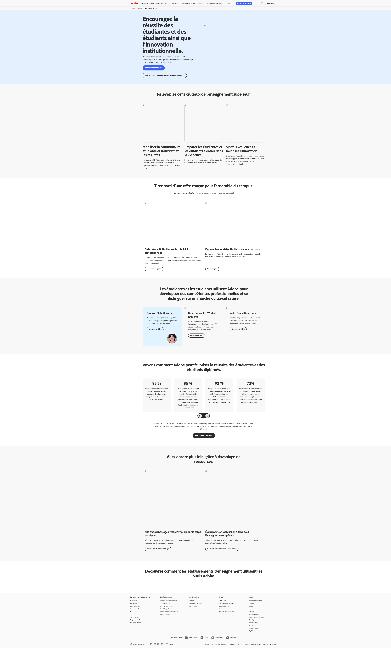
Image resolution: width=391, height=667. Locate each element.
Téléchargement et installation (226, 603)
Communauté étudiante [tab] (184, 193)
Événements (252, 609)
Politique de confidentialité (236, 644)
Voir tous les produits (135, 622)
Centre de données (253, 622)
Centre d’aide (222, 600)
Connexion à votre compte (255, 600)
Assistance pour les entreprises (226, 611)
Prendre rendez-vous (244, 3)
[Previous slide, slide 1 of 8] (200, 416)
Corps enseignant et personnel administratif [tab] (215, 193)
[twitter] (158, 644)
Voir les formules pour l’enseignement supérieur (164, 75)
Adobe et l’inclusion (253, 628)
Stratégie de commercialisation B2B (169, 611)
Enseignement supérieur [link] (214, 3)
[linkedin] (162, 644)
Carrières (251, 606)
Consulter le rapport (154, 269)
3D (131, 614)
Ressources (229, 3)
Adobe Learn (222, 609)
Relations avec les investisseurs (256, 617)
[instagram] (155, 644)
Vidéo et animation (135, 609)
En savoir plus (212, 269)
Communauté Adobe (224, 606)
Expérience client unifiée (166, 606)
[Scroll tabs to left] (1, 193)
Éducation (139, 8)
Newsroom (251, 611)
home (133, 8)
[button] (262, 3)
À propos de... (252, 603)
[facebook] (151, 644)
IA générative (133, 600)
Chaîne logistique (253, 620)
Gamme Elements (134, 617)
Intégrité (251, 625)
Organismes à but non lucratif (196, 603)
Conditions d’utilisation (250, 644)
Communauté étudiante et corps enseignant (153, 3)
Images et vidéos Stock (136, 620)
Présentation (174, 3)
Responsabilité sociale (254, 614)
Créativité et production (166, 609)
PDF (131, 611)
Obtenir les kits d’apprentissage (158, 549)
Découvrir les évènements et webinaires (221, 549)
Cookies (259, 644)
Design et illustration (135, 606)
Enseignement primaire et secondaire (192, 3)
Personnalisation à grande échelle (168, 600)
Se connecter (270, 3)
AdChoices (274, 644)
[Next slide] (207, 416)
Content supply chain (165, 603)
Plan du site (266, 644)
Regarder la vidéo (155, 329)
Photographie (133, 603)
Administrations (193, 606)
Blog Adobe (251, 631)
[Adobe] (134, 3)
